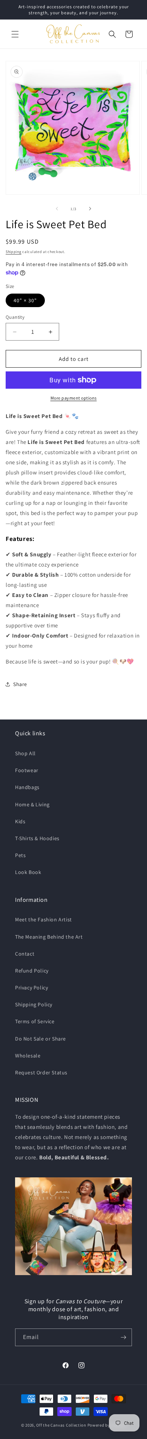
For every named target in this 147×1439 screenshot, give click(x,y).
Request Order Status (41, 1072)
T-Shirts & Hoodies (37, 838)
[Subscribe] (123, 1337)
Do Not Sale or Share (40, 1038)
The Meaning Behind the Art (49, 936)
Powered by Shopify (106, 1425)
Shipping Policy (33, 1004)
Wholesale (27, 1055)
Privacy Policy (31, 987)
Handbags (27, 787)
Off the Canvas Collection (61, 1425)
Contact (24, 953)
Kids (20, 821)
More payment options (74, 398)
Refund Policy (32, 970)
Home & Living (32, 804)
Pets (20, 855)
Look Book (28, 872)
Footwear (26, 770)
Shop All (25, 753)
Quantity (15, 317)
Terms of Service (35, 1021)
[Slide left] (57, 208)
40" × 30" (25, 300)
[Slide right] (90, 208)
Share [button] (20, 684)
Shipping (13, 251)
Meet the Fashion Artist (43, 919)
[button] (15, 34)
